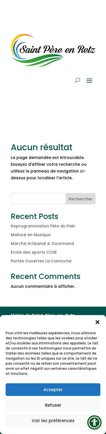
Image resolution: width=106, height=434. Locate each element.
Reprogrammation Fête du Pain (43, 226)
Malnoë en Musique (31, 235)
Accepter (53, 390)
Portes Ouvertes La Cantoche (41, 261)
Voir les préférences (53, 421)
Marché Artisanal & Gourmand (42, 243)
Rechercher (80, 199)
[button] (97, 322)
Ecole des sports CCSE (34, 252)
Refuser (53, 405)
